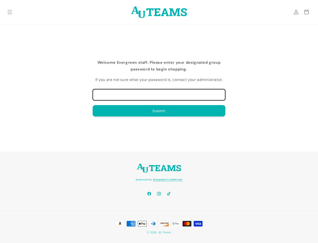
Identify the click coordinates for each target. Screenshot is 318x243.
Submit (159, 111)
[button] (10, 12)
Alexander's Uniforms (167, 179)
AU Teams (164, 232)
